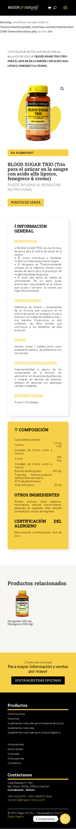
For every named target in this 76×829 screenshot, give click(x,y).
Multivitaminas (16, 713)
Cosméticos (14, 763)
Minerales (13, 753)
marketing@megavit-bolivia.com (26, 799)
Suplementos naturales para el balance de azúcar (36, 723)
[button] (62, 88)
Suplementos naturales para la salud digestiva (34, 732)
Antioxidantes (16, 744)
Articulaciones (16, 758)
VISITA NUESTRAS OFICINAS (38, 680)
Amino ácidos (15, 749)
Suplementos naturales (21, 728)
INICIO (12, 51)
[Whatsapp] (65, 819)
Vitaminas (13, 718)
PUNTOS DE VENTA (26, 202)
